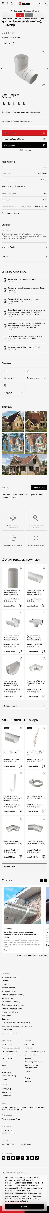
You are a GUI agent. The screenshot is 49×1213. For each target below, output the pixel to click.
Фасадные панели (9, 988)
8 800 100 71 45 (8, 1144)
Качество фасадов (31, 1055)
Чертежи (5, 1065)
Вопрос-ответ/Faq (9, 1076)
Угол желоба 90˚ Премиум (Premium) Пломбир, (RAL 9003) (36, 683)
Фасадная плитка (8, 991)
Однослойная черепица (11, 1002)
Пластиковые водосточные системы (16, 1022)
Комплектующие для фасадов (13, 994)
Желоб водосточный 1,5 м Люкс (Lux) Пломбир (13, 752)
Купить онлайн (9, 133)
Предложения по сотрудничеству (31, 1066)
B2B (26, 1075)
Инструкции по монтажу (11, 1048)
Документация (7, 1044)
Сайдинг (5, 981)
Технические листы (9, 1051)
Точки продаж (9, 145)
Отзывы (27, 1078)
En (40, 3)
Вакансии (28, 1071)
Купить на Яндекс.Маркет (14, 139)
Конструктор (6, 1089)
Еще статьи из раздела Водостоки (32, 955)
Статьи (4, 1079)
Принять (24, 1207)
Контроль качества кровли (34, 1051)
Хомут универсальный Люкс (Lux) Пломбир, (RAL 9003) (36, 798)
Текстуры (5, 1069)
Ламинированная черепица (12, 1005)
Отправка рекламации (33, 1062)
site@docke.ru (25, 1144)
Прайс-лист (6, 1096)
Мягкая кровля (7, 998)
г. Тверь (17, 1119)
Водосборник (7, 1029)
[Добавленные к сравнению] (7, 3)
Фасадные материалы (10, 977)
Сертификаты (7, 1058)
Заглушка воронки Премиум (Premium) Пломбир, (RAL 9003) (11, 683)
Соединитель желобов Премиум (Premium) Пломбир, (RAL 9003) (11, 638)
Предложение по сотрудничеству (14, 1172)
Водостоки (6, 1019)
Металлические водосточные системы (17, 1026)
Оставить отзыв (39, 488)
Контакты (28, 1048)
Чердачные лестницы (10, 1033)
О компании (29, 1044)
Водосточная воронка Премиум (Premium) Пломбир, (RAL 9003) (34, 638)
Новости (27, 1081)
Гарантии (5, 1062)
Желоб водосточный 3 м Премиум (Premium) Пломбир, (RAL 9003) (35, 592)
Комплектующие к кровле (12, 1008)
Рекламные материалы (11, 1055)
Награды (27, 1058)
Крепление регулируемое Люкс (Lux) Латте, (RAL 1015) (35, 753)
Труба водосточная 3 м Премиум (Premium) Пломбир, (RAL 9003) (12, 592)
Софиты (5, 984)
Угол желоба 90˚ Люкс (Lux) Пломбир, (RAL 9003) (13, 842)
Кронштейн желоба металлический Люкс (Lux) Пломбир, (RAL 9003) (13, 798)
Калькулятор (7, 1092)
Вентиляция (6, 1015)
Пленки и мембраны (10, 1012)
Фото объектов (7, 1072)
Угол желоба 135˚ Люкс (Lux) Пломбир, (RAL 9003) (36, 842)
